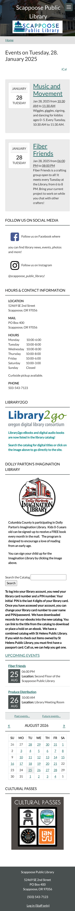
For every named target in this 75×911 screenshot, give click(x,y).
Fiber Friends (17, 666)
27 (47, 770)
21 (55, 763)
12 (39, 757)
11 (30, 757)
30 (47, 744)
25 (30, 770)
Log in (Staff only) (38, 905)
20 (47, 763)
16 (12, 763)
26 (39, 770)
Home (9, 40)
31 (55, 744)
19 (39, 763)
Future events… (51, 716)
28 (30, 744)
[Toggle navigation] (69, 7)
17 (21, 763)
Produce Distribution (22, 692)
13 (47, 757)
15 (63, 757)
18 (30, 763)
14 (55, 757)
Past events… (22, 716)
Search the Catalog (18, 577)
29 (39, 744)
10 (21, 757)
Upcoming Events (22, 655)
